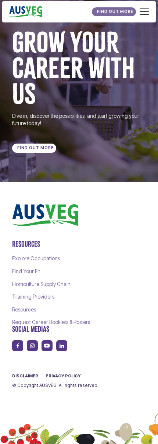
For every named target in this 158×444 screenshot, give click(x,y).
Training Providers (33, 296)
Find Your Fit (26, 271)
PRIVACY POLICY (63, 375)
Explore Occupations (36, 258)
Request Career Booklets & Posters (51, 322)
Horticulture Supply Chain (41, 284)
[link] (45, 215)
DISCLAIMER (25, 375)
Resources (24, 309)
